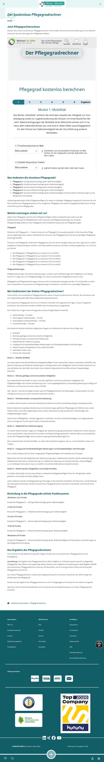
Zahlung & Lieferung (76, 652)
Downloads (42, 641)
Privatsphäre (74, 630)
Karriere (9, 636)
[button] (5, 758)
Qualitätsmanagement (14, 641)
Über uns (10, 625)
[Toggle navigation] (4, 4)
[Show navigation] (51, 754)
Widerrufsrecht (74, 641)
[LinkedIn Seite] (44, 738)
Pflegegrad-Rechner (38, 603)
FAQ (39, 625)
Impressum (73, 636)
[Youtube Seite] (59, 738)
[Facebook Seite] (54, 738)
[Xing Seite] (48, 738)
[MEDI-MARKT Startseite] (52, 4)
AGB (71, 647)
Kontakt (40, 630)
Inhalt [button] (10, 21)
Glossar (40, 636)
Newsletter (41, 647)
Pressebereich (11, 647)
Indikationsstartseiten (19, 603)
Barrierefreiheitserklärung (78, 658)
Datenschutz (74, 625)
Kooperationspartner (14, 630)
